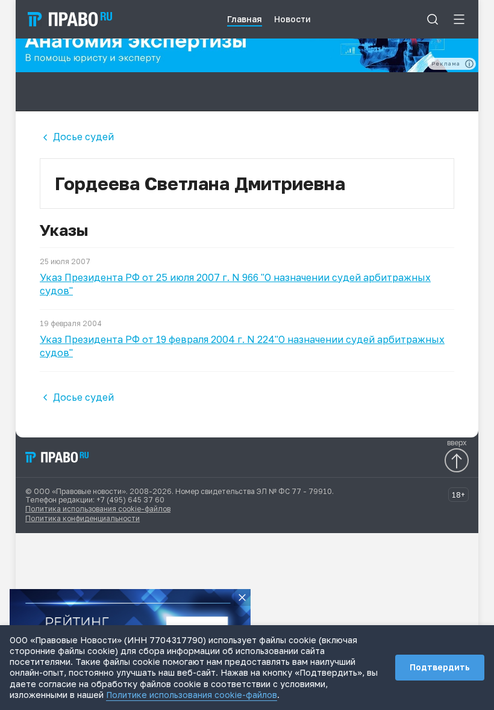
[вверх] (457, 460)
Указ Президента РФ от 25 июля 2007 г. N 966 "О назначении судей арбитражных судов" (235, 284)
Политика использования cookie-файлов (97, 508)
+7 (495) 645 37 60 (130, 499)
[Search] (432, 19)
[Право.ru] (57, 457)
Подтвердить (440, 667)
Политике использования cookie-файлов (191, 695)
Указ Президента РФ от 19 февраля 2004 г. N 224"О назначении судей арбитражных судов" (242, 346)
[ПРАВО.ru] (70, 19)
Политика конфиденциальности (82, 518)
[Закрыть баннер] (242, 597)
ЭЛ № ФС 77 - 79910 (294, 491)
